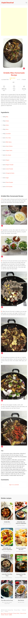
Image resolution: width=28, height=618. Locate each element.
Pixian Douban (9, 182)
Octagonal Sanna (10, 173)
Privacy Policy (17, 610)
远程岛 (10, 614)
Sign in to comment (14, 484)
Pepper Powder (9, 164)
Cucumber (8, 133)
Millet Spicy (9, 142)
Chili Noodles (9, 186)
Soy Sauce (8, 155)
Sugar (7, 177)
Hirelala (2, 614)
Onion (7, 129)
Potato (7, 121)
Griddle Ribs (7, 522)
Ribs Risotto (21, 600)
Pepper (7, 160)
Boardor (6, 614)
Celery (7, 125)
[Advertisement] (14, 22)
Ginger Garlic (9, 150)
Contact (6, 611)
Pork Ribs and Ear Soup (7, 600)
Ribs (7, 116)
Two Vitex (8, 137)
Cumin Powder (9, 169)
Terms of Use (23, 613)
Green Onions (9, 146)
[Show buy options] (26, 155)
